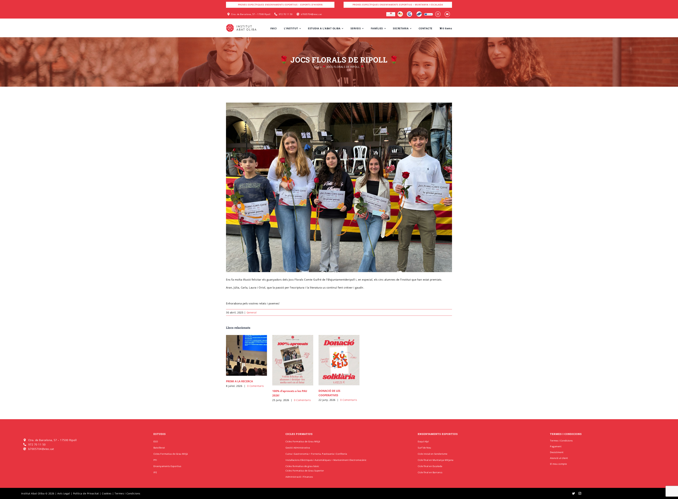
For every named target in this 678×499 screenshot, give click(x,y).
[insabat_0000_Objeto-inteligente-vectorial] (447, 12)
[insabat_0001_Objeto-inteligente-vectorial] (438, 12)
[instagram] (579, 493)
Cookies (107, 493)
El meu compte (558, 463)
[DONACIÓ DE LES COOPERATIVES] (339, 360)
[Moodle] (400, 12)
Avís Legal (63, 493)
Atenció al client (559, 458)
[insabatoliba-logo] (241, 24)
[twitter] (573, 493)
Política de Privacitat (86, 493)
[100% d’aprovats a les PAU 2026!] (292, 360)
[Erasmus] (428, 14)
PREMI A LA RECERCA (239, 381)
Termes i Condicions (561, 440)
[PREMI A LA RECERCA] (246, 355)
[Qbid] (419, 12)
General (252, 312)
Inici (317, 67)
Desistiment (557, 452)
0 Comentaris (255, 386)
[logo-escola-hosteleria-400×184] (390, 13)
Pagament (555, 446)
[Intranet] (409, 12)
